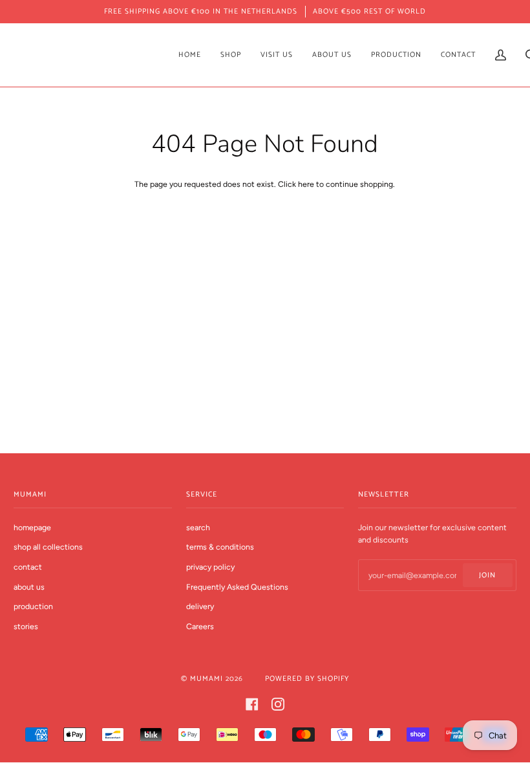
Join (487, 575)
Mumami (206, 678)
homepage (32, 527)
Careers (200, 626)
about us (29, 587)
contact (28, 567)
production (33, 606)
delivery (200, 606)
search (198, 527)
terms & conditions (220, 547)
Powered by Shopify (307, 678)
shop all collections (48, 547)
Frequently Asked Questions (237, 587)
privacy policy (210, 567)
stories (26, 626)
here (306, 184)
